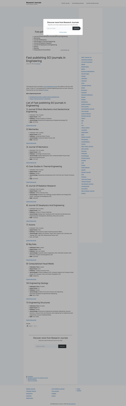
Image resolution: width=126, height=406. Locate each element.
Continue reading (63, 32)
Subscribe (76, 28)
